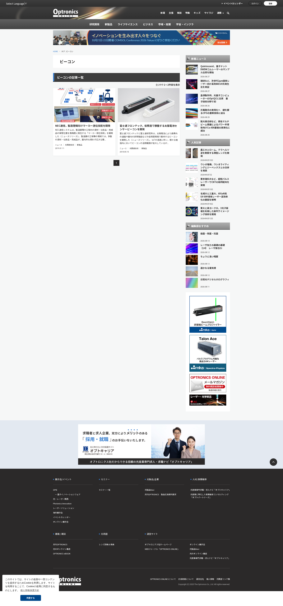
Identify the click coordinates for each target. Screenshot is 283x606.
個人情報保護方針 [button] (29, 590)
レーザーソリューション (63, 508)
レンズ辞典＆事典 (106, 544)
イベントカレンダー (233, 3)
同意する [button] (31, 598)
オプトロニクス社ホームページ (158, 544)
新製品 (79, 144)
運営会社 (200, 579)
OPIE (55, 489)
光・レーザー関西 (60, 499)
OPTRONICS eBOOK (61, 553)
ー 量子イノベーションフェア (66, 494)
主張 (171, 12)
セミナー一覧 (104, 489)
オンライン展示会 (60, 521)
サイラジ (208, 12)
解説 (179, 12)
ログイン (255, 3)
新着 (163, 12)
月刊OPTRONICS (60, 544)
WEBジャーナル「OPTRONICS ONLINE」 (162, 549)
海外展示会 (58, 512)
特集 (187, 12)
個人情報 (210, 579)
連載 (219, 12)
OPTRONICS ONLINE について (163, 579)
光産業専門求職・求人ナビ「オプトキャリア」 (210, 489)
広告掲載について (186, 579)
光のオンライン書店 (61, 549)
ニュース (58, 144)
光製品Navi (149, 489)
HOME (55, 51)
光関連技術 (69, 144)
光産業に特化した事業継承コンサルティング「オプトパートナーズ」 (209, 496)
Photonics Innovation (62, 503)
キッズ (197, 12)
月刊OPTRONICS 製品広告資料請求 (160, 494)
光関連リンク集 (223, 579)
